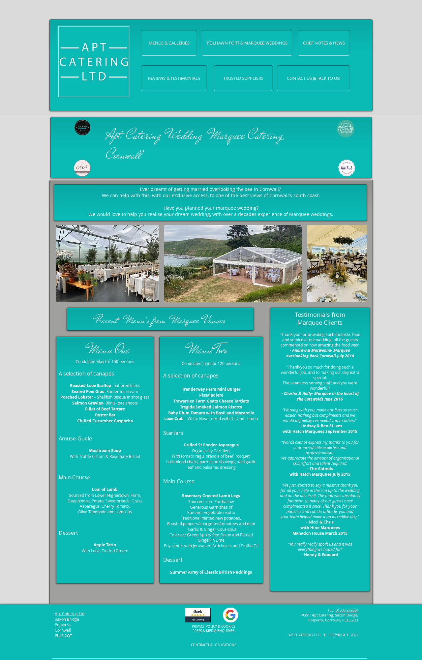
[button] (107, 263)
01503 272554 (346, 610)
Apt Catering (322, 615)
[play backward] (64, 263)
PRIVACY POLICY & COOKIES (213, 626)
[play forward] (358, 263)
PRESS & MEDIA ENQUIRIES (213, 631)
